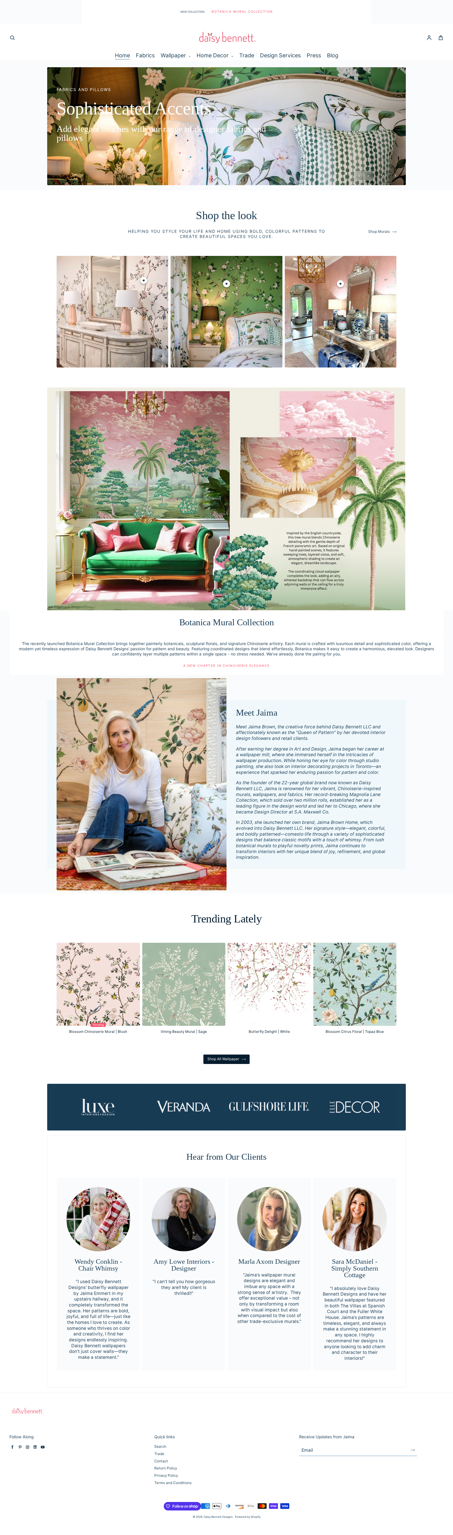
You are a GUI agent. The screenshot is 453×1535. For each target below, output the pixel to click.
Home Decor (213, 55)
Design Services (280, 55)
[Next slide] (368, 191)
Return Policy (165, 1484)
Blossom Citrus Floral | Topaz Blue (355, 1047)
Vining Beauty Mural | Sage (184, 1047)
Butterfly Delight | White (269, 1047)
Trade (246, 55)
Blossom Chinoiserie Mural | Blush (98, 1047)
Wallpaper (174, 55)
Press (314, 55)
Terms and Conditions (173, 1499)
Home (122, 55)
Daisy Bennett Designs (218, 1533)
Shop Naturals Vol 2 (226, 161)
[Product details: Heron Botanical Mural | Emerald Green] (226, 299)
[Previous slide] (359, 191)
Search (160, 1462)
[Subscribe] (413, 1466)
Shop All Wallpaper (223, 1075)
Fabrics (145, 55)
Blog (332, 55)
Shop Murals (379, 247)
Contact (161, 1477)
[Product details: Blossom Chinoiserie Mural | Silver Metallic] (143, 296)
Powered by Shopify (247, 1533)
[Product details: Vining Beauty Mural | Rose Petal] (340, 299)
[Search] (12, 38)
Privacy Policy (166, 1491)
